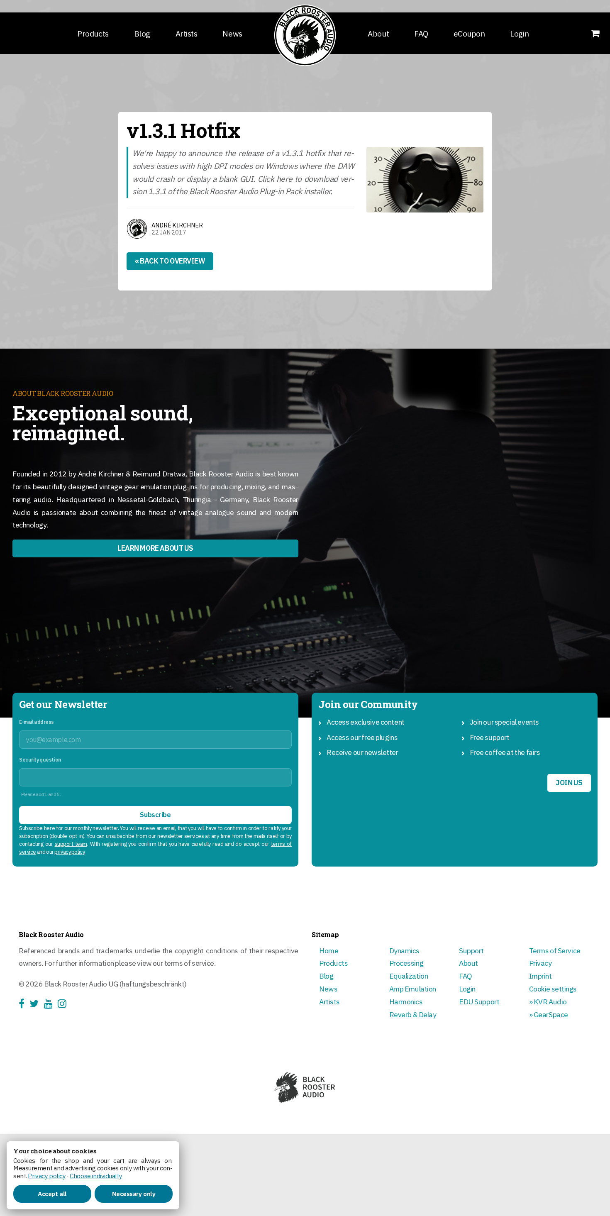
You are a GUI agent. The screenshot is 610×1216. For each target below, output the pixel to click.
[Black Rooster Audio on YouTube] (51, 1004)
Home (328, 950)
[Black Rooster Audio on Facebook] (24, 1004)
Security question (40, 760)
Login (519, 33)
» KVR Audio (548, 1001)
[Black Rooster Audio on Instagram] (64, 1004)
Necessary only (134, 1193)
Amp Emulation (412, 989)
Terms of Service (555, 950)
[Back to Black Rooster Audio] (305, 35)
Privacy (540, 963)
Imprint (540, 976)
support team (71, 843)
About (378, 33)
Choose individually (96, 1176)
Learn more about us (155, 548)
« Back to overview (170, 261)
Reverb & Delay (413, 1014)
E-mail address (36, 722)
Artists (187, 33)
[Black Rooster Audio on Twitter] (36, 1004)
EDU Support (479, 1001)
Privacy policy (47, 1176)
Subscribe (155, 815)
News (232, 33)
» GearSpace (548, 1014)
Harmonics (406, 1001)
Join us (569, 782)
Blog (142, 33)
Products (92, 33)
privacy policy (69, 851)
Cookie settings (553, 989)
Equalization (408, 976)
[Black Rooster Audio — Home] (305, 1087)
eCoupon (469, 33)
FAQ (421, 33)
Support (471, 950)
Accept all (52, 1193)
